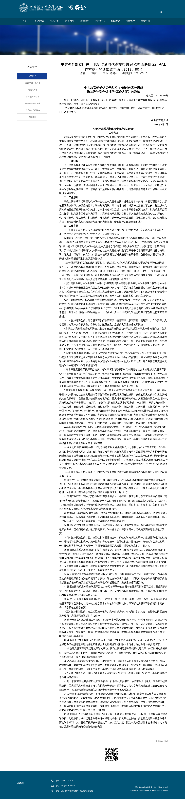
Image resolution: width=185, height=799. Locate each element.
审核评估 (145, 21)
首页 (24, 21)
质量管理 (130, 21)
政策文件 (84, 21)
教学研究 (100, 21)
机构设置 (39, 21)
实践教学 (115, 21)
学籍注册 (54, 21)
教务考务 (69, 21)
